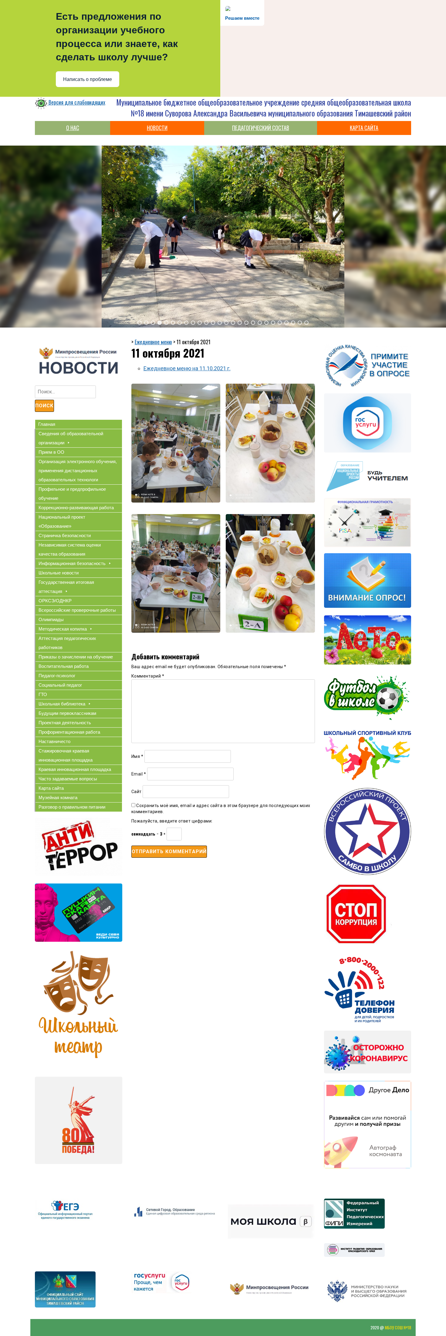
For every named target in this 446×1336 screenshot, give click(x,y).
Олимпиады (51, 619)
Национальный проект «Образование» (62, 521)
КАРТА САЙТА (364, 128)
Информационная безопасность (72, 563)
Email (138, 774)
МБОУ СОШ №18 (398, 1327)
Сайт (136, 791)
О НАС (72, 128)
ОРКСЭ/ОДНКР (55, 600)
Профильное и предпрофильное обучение (72, 493)
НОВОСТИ (157, 128)
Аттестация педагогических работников (67, 643)
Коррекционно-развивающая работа (76, 507)
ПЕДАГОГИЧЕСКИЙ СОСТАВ (260, 128)
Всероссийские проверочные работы (77, 610)
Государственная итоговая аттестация (66, 587)
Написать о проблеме (87, 79)
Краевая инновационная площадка (75, 769)
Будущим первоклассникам (67, 713)
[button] (139, 323)
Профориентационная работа (69, 732)
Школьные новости (59, 572)
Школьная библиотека (62, 703)
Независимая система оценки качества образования (70, 549)
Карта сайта (51, 788)
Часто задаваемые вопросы (68, 778)
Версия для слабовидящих (76, 102)
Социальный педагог (60, 685)
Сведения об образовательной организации (71, 438)
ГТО (43, 694)
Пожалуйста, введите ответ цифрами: (172, 821)
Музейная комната (58, 797)
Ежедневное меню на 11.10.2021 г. (187, 368)
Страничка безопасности (65, 535)
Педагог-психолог (57, 675)
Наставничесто (54, 741)
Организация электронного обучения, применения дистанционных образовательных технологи (78, 470)
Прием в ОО (51, 452)
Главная (46, 424)
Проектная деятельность (65, 722)
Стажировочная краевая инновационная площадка (66, 755)
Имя (137, 756)
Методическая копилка (63, 628)
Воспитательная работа (64, 666)
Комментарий (147, 676)
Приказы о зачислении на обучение (76, 656)
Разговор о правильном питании (72, 806)
